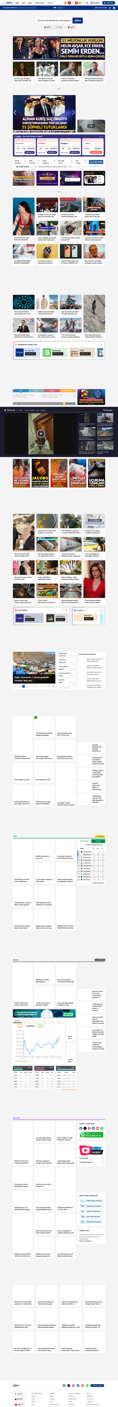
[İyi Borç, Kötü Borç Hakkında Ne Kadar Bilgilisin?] (47, 567)
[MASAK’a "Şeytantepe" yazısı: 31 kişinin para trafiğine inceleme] (43, 132)
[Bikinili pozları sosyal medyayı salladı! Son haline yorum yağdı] (44, 1244)
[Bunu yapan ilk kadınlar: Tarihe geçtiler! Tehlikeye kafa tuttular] (94, 314)
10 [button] (53, 686)
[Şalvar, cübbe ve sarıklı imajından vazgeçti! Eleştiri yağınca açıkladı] (66, 1128)
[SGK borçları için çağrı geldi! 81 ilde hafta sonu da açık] (44, 792)
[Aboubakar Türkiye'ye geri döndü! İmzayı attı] (66, 846)
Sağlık (51, 1396)
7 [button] (40, 686)
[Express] (80, 2)
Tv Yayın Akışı (83, 1158)
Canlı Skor (100, 836)
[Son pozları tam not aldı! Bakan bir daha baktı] (23, 1174)
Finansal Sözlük (72, 1399)
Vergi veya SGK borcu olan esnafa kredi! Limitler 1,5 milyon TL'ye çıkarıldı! (97, 996)
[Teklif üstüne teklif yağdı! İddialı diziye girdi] (66, 1151)
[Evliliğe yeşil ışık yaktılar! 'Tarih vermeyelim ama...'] (23, 1233)
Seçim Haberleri (54, 1404)
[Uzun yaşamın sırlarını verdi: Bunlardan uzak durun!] (72, 132)
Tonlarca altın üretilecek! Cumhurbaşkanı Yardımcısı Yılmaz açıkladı (98, 1047)
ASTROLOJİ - (72, 176)
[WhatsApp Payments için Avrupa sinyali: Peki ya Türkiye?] (94, 1292)
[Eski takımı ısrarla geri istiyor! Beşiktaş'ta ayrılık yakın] (23, 858)
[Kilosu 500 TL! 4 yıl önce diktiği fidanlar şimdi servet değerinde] (23, 1315)
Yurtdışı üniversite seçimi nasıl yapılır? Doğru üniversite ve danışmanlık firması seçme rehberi (46, 1351)
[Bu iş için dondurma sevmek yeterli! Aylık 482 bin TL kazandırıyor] (66, 970)
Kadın (32, 1404)
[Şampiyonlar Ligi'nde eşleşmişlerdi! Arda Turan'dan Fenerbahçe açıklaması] (62, 132)
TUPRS (59, 1084)
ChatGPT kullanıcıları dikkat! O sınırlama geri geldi (96, 787)
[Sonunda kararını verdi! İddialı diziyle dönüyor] (66, 1244)
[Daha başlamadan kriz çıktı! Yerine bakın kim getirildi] (18, 132)
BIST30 (34, 1021)
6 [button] (36, 686)
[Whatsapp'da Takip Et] (101, 1128)
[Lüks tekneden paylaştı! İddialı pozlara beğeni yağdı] (94, 579)
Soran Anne (90, 1399)
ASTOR (59, 1081)
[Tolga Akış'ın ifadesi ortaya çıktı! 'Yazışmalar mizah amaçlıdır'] (41, 132)
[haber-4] (77, 473)
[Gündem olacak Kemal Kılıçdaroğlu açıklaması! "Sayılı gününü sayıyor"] (66, 132)
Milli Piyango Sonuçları (94, 1201)
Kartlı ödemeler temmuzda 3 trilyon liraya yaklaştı (70, 1350)
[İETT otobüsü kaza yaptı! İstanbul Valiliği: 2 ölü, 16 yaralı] (54, 132)
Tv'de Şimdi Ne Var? (86, 1162)
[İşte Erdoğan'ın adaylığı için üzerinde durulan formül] (58, 132)
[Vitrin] (73, 2)
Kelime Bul (90, 1396)
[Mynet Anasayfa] (9, 2)
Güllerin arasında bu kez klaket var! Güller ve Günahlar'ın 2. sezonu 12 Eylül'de (70, 1305)
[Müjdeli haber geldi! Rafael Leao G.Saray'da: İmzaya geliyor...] (52, 132)
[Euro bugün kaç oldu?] (44, 770)
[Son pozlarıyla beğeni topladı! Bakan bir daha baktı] (44, 1198)
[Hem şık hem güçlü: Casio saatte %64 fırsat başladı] (44, 747)
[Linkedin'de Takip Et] (93, 1128)
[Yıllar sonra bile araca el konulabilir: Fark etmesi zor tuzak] (84, 1020)
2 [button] (19, 686)
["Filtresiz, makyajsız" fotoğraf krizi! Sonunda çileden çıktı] (44, 1151)
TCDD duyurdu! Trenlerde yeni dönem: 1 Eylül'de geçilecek (97, 1008)
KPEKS (37, 1081)
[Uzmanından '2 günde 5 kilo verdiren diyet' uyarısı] (47, 325)
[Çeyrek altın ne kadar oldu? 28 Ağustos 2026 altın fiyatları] (47, 521)
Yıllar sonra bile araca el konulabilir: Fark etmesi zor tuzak (98, 1020)
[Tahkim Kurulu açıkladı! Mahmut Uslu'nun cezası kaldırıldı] (44, 916)
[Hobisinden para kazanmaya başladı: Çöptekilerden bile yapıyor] (94, 1338)
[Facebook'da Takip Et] (80, 1128)
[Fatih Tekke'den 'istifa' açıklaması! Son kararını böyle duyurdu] (44, 112)
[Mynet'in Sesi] (47, 178)
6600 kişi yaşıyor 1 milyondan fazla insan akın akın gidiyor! (98, 774)
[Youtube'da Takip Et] (97, 1128)
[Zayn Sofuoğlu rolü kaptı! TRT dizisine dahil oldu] (71, 302)
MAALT (16, 1081)
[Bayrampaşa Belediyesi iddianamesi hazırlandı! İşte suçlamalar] (24, 325)
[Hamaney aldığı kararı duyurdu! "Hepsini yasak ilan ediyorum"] (26, 132)
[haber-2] (40, 473)
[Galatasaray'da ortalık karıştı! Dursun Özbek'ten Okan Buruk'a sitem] (45, 132)
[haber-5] (96, 473)
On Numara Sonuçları (94, 1222)
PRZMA (16, 1075)
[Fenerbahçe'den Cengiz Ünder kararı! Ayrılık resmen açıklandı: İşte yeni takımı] (35, 132)
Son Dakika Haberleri (37, 1393)
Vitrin (51, 1401)
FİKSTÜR (98, 841)
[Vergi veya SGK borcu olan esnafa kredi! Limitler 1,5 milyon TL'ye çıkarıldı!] (84, 994)
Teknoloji (52, 1393)
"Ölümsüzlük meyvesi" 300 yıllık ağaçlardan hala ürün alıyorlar (97, 800)
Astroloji (52, 1399)
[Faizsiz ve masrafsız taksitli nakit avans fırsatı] (49, 132)
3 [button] (23, 686)
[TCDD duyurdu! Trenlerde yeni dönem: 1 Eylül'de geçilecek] (84, 1007)
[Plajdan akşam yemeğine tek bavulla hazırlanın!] (47, 302)
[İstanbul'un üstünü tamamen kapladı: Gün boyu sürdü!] (71, 205)
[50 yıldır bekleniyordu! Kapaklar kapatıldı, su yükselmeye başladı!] (84, 748)
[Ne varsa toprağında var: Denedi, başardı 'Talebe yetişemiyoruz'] (23, 1338)
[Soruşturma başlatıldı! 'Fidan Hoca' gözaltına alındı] (29, 132)
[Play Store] (19, 1394)
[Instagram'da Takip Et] (89, 1128)
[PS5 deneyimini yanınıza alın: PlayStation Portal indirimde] (47, 544)
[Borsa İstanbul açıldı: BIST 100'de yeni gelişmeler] (66, 723)
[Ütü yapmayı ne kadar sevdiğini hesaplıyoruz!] (94, 521)
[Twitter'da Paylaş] (94, 1240)
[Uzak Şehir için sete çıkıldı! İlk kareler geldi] (23, 1198)
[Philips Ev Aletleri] (66, 2)
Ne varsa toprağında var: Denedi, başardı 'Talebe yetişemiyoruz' (22, 1350)
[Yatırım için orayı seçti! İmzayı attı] (44, 1174)
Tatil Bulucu (90, 1401)
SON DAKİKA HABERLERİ (10, 8)
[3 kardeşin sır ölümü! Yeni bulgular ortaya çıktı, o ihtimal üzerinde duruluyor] (60, 132)
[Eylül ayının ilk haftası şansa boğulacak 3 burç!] (24, 302)
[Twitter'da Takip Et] (85, 1128)
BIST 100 (20, 1025)
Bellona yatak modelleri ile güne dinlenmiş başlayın (47, 1326)
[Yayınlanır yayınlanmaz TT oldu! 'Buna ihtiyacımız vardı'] (66, 1186)
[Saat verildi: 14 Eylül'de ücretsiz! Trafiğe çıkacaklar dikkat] (84, 1033)
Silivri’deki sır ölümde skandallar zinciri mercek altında (27, 8)
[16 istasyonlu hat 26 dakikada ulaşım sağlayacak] (71, 544)
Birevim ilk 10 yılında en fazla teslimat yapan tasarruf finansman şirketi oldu (46, 1305)
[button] (3, 3)
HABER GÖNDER (102, 8)
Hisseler (70, 1401)
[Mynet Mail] (114, 8)
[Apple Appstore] (19, 1399)
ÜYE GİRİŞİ (96, 3)
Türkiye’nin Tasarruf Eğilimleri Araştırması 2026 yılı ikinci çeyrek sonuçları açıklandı (71, 1328)
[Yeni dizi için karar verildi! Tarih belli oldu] (24, 567)
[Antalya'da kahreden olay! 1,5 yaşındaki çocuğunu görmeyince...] (20, 132)
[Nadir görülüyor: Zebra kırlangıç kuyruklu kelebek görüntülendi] (71, 567)
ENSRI (37, 1087)
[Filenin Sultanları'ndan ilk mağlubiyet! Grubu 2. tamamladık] (66, 870)
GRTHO (16, 1084)
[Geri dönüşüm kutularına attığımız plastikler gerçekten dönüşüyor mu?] (44, 723)
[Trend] (69, 2)
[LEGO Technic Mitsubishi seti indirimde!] (47, 591)
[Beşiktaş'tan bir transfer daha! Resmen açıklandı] (39, 132)
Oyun (88, 1393)
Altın (60, 1021)
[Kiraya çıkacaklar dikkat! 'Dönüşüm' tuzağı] (66, 993)
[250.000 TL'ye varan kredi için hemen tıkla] (33, 132)
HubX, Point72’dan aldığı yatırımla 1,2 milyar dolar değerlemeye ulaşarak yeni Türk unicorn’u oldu (23, 1305)
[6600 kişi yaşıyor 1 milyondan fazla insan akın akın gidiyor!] (84, 773)
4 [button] (27, 686)
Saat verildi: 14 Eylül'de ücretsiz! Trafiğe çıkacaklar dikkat (98, 1033)
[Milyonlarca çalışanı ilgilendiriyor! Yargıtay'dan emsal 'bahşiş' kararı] (44, 970)
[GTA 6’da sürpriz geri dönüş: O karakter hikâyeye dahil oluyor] (71, 325)
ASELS (59, 1087)
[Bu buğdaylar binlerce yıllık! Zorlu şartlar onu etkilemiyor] (66, 747)
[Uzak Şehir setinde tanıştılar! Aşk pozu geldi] (66, 781)
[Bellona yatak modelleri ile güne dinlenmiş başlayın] (47, 1315)
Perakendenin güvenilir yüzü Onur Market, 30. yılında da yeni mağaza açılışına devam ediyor (93, 1328)
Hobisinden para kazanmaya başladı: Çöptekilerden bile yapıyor (94, 1350)
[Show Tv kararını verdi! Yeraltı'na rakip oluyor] (24, 532)
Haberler (33, 1396)
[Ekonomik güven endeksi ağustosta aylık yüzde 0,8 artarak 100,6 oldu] (71, 591)
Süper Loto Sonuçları (94, 1211)
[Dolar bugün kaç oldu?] (23, 770)
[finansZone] (91, 397)
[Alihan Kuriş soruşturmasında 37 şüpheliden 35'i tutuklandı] (22, 132)
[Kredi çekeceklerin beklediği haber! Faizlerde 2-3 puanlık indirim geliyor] (56, 132)
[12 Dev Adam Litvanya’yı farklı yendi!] (44, 870)
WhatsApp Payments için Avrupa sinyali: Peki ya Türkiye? (93, 1304)
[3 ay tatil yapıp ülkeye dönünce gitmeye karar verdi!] (44, 1128)
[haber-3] (59, 473)
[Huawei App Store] (19, 1405)
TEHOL (59, 1075)
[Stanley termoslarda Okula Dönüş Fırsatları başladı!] (94, 228)
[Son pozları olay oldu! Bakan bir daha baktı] (24, 216)
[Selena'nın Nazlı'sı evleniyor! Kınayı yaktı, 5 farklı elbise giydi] (23, 735)
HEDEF (37, 1075)
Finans (33, 1399)
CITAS (15, 1087)
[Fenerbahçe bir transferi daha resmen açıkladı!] (31, 132)
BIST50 (26, 1021)
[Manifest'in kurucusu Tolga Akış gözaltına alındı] (23, 1139)
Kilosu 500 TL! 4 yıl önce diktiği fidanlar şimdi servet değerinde (22, 1327)
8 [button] (44, 686)
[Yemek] (76, 2)
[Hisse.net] (24, 178)
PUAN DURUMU (84, 841)
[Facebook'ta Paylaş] (89, 1240)
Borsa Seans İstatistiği (74, 1393)
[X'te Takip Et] (68, 1385)
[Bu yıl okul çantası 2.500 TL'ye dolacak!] (71, 1026)
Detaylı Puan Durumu (98, 883)
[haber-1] (21, 473)
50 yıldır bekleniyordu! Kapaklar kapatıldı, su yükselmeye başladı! (96, 750)
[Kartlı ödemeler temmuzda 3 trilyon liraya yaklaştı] (70, 1338)
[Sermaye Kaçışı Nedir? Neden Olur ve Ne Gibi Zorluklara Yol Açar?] (94, 205)
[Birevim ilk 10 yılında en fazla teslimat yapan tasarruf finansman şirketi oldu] (47, 1292)
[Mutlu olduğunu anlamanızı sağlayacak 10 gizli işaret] (47, 228)
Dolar (43, 1021)
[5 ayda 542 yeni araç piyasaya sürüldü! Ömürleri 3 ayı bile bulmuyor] (44, 993)
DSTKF (37, 1078)
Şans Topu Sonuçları (93, 1216)
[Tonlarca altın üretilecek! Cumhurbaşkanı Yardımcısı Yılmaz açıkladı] (84, 1046)
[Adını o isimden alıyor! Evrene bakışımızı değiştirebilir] (75, 132)
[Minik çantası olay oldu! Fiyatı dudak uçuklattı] (44, 1221)
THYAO (59, 1078)
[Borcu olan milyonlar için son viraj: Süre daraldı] (37, 132)
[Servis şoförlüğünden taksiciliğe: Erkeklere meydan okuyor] (94, 544)
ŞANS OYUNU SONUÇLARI (88, 1196)
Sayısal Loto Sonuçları (94, 1206)
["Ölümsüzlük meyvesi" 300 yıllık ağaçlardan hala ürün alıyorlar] (84, 799)
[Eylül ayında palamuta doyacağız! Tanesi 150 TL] (23, 792)
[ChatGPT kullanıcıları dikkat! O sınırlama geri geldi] (84, 786)
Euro (51, 1021)
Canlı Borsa (101, 960)
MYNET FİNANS (24, 167)
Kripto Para (71, 1404)
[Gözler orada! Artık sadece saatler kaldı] (23, 981)
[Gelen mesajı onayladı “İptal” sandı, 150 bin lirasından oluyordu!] (70, 132)
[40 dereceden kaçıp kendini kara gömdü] (71, 228)
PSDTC (16, 1078)
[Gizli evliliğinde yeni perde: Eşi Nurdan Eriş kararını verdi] (16, 132)
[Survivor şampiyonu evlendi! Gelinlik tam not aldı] (66, 1221)
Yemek (33, 1401)
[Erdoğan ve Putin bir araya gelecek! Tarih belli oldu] (47, 205)
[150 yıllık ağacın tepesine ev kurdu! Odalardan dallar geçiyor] (71, 521)
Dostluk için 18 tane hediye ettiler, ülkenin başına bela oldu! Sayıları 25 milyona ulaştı (98, 763)
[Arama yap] (87, 3)
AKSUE (37, 1084)
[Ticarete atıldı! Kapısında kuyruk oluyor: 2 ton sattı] (64, 132)
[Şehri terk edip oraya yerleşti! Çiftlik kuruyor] (47, 132)
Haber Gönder (98, 1385)
